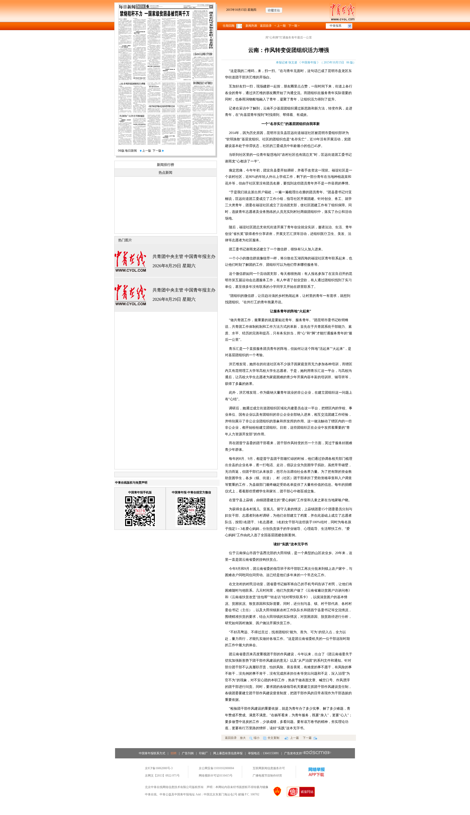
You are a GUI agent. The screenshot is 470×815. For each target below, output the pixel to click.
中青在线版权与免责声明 (131, 482)
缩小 (256, 738)
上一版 (146, 150)
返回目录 (266, 25)
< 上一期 (280, 25)
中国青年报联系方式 (152, 753)
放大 (243, 738)
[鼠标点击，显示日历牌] (239, 25)
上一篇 (294, 738)
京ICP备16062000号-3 (159, 768)
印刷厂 (203, 753)
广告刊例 (188, 753)
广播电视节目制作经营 (267, 775)
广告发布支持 (293, 753)
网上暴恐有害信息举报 (228, 753)
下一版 (157, 150)
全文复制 (273, 738)
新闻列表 (251, 25)
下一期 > (294, 25)
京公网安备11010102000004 (216, 768)
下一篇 (307, 738)
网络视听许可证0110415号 (216, 775)
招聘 (173, 753)
